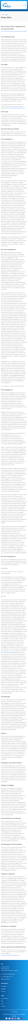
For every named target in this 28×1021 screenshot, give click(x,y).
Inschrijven (3, 986)
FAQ (2, 1001)
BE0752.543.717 (6, 979)
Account (3, 991)
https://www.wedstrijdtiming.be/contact (15, 108)
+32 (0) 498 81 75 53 (8, 976)
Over (2, 1003)
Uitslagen (3, 989)
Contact (3, 1006)
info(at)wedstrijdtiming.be (9, 974)
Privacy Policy (4, 998)
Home (2, 14)
